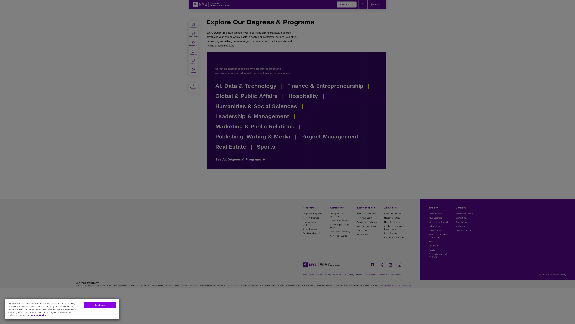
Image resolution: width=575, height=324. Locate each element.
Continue (100, 305)
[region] (62, 309)
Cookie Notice (38, 315)
